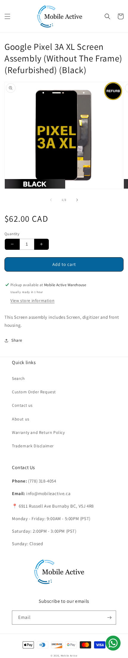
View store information (32, 300)
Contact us (22, 405)
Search (18, 378)
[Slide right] (77, 200)
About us (20, 419)
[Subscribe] (109, 618)
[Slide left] (50, 200)
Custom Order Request (34, 392)
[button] (7, 16)
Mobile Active (69, 655)
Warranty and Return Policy (38, 432)
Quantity (11, 233)
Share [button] (16, 340)
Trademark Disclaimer (33, 446)
